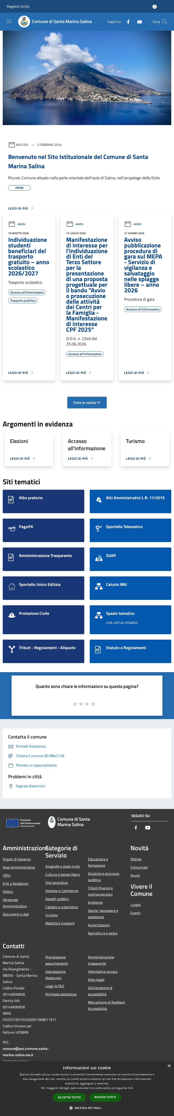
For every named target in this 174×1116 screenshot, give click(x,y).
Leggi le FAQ (54, 986)
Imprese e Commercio (61, 890)
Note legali (96, 979)
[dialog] (87, 1088)
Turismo (51, 915)
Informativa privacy (103, 971)
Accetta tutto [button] (69, 1097)
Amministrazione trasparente (101, 960)
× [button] (169, 1066)
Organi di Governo (17, 859)
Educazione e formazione (98, 862)
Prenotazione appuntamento (56, 960)
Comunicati (139, 867)
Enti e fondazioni (16, 883)
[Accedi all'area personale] (154, 6)
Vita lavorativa (56, 882)
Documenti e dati (16, 914)
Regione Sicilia (18, 6)
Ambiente (95, 902)
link (130, 1088)
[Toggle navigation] (9, 21)
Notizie (22, 144)
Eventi (135, 913)
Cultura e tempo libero (62, 874)
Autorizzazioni (99, 925)
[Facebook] (126, 22)
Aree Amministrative (19, 867)
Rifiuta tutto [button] (105, 1097)
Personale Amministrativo (15, 903)
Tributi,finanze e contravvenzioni (100, 891)
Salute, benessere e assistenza (103, 914)
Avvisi (21, 224)
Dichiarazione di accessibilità (100, 991)
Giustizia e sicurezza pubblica (103, 877)
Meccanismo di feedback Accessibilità (106, 1005)
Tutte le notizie (84, 402)
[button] (87, 1108)
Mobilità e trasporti (60, 923)
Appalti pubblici (57, 899)
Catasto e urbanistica (61, 907)
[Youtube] (137, 22)
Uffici (7, 875)
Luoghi (135, 904)
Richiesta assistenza (61, 994)
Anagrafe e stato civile (62, 866)
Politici (8, 891)
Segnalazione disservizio (55, 975)
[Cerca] (164, 21)
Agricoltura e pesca (102, 933)
